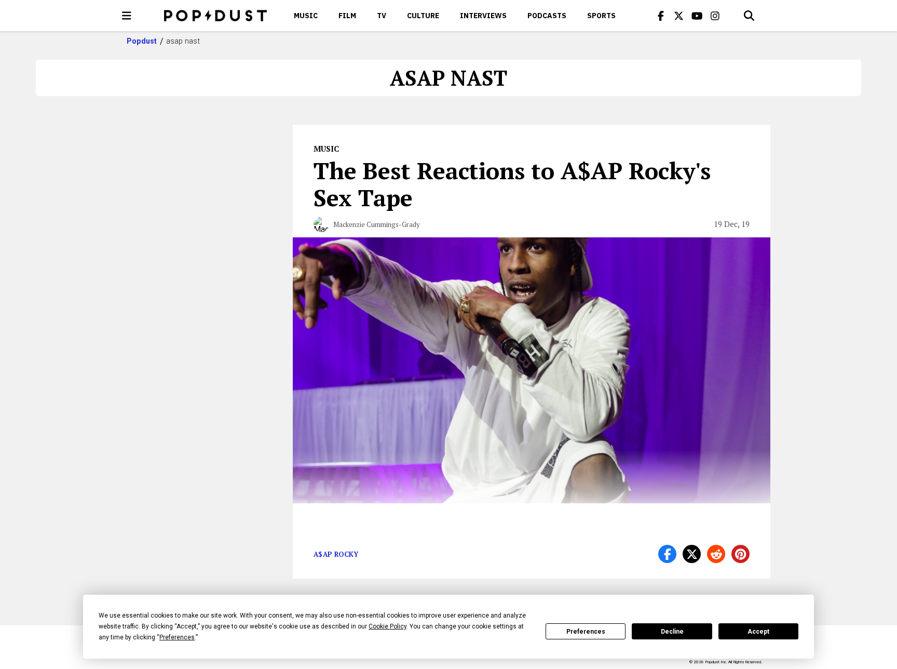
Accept (758, 631)
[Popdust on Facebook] (661, 15)
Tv (381, 15)
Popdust (142, 41)
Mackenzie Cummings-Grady (376, 224)
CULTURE (423, 15)
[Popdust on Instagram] (715, 15)
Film (347, 15)
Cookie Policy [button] (387, 626)
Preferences (585, 631)
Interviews (483, 15)
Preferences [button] (177, 637)
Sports (601, 15)
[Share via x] (692, 554)
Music (306, 15)
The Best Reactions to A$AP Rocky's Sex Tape (512, 184)
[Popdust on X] (679, 15)
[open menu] (126, 15)
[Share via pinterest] (740, 554)
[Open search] (749, 15)
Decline (672, 631)
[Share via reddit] (716, 554)
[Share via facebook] (667, 554)
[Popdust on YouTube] (697, 15)
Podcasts (546, 15)
